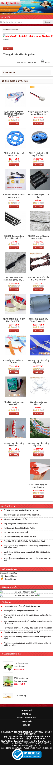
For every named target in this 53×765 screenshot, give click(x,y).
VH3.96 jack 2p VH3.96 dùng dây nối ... (38, 113)
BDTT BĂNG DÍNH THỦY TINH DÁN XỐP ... (14, 320)
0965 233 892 (28, 592)
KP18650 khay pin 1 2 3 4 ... (38, 196)
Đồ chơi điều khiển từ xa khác (16, 532)
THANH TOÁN (26, 721)
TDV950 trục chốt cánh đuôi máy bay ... (38, 237)
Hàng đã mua (10, 579)
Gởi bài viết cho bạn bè (26, 63)
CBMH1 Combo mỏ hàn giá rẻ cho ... (14, 196)
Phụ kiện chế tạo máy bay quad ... (14, 403)
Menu (7, 17)
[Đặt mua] (8, 49)
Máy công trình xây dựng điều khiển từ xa (21, 524)
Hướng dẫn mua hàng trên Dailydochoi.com (22, 606)
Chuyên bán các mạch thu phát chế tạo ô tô (22, 632)
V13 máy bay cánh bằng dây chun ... (38, 361)
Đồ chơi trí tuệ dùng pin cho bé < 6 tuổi (20, 537)
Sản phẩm (26, 714)
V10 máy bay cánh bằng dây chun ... (38, 444)
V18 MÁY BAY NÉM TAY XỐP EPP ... (14, 361)
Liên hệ (26, 725)
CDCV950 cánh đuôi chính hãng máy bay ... (13, 279)
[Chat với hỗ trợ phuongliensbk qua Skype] (1, 592)
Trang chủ (26, 710)
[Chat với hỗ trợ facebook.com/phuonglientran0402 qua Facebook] (35, 591)
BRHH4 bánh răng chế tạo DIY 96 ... (14, 154)
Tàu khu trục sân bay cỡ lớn (15, 519)
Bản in (47, 63)
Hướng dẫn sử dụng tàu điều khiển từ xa (21, 611)
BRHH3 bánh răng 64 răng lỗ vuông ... (38, 154)
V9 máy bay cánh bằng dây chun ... (14, 444)
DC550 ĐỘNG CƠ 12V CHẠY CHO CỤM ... (38, 320)
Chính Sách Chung (26, 718)
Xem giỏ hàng (10, 576)
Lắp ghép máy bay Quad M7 (38, 403)
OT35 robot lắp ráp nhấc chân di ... (21, 696)
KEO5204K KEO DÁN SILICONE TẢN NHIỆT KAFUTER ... (14, 114)
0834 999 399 (31, 596)
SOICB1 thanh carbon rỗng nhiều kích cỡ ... (14, 237)
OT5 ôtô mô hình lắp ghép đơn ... (21, 662)
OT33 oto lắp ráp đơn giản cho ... (21, 677)
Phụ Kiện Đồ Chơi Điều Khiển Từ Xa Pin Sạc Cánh (24, 541)
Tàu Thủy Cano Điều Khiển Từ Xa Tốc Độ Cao (23, 515)
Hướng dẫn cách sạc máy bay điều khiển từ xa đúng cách (28, 628)
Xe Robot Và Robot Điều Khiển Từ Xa (19, 528)
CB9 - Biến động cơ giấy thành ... (38, 486)
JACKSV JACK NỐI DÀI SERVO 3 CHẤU (38, 279)
